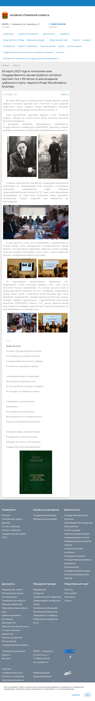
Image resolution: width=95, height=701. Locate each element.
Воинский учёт (9, 622)
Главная (5, 65)
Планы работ (70, 593)
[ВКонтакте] (66, 657)
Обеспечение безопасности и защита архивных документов (15, 630)
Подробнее (76, 695)
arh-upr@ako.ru (40, 662)
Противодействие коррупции (78, 522)
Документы (65, 34)
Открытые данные (48, 46)
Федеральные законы (12, 589)
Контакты (60, 52)
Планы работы (71, 526)
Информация (39, 589)
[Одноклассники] (71, 657)
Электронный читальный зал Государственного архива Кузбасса (31, 58)
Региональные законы (13, 593)
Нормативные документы (45, 619)
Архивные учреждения (28, 34)
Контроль (69, 519)
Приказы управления (12, 604)
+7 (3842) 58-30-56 (57, 24)
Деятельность (49, 34)
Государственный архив (44, 515)
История (6, 515)
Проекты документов (12, 637)
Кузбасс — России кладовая (70, 46)
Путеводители (9, 46)
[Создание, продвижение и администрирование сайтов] (68, 674)
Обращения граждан (36, 40)
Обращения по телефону (45, 615)
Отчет (36, 622)
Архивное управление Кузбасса (29, 15)
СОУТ (4, 537)
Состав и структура (11, 526)
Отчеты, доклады (72, 530)
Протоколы (69, 597)
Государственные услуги (76, 515)
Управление (8, 34)
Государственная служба (14, 533)
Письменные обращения (45, 611)
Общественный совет (58, 40)
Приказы (68, 589)
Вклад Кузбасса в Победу (13, 40)
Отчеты (67, 600)
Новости (76, 40)
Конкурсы (87, 40)
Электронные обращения (45, 608)
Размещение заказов (74, 556)
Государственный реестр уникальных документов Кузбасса (28, 52)
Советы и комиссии (11, 530)
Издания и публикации (27, 46)
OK (87, 694)
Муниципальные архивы (45, 519)
